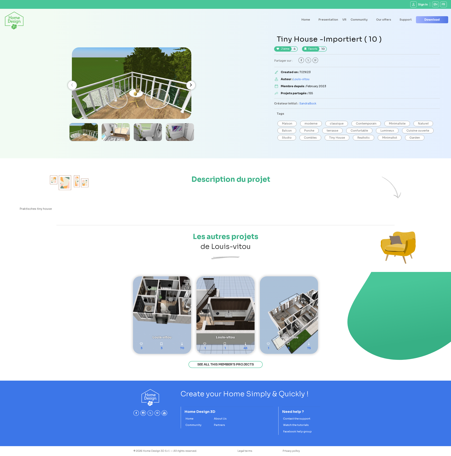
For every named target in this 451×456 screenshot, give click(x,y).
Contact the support (296, 418)
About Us (220, 418)
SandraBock (307, 103)
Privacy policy (291, 450)
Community (359, 19)
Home (305, 19)
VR (344, 19)
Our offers (383, 19)
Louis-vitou (301, 79)
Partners (219, 425)
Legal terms (244, 450)
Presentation (328, 19)
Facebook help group (297, 431)
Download (432, 19)
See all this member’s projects (225, 364)
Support (406, 19)
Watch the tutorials (296, 425)
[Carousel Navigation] (131, 85)
